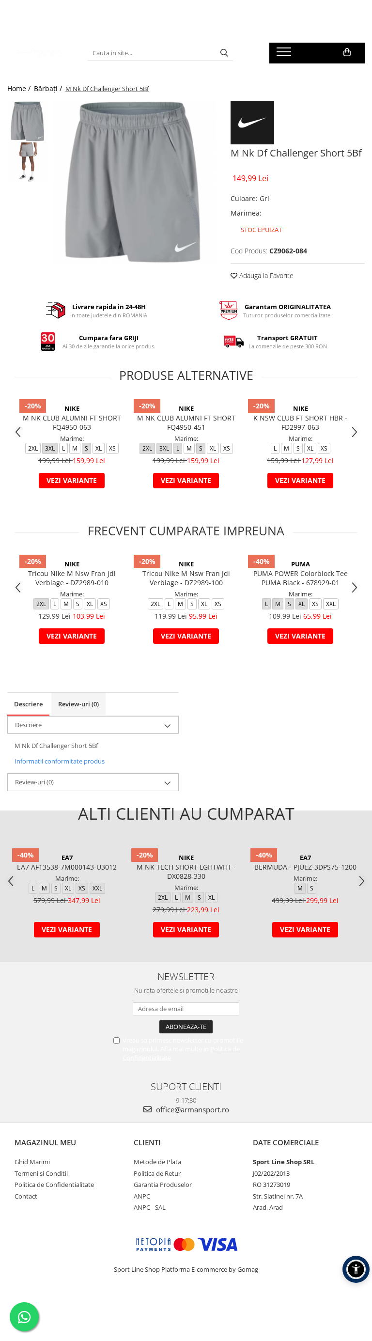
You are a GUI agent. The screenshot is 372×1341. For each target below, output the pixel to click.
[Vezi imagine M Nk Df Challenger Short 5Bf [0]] (28, 121)
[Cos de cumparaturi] (347, 52)
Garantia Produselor (163, 1184)
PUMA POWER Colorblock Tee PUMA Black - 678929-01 (300, 578)
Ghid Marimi (32, 1161)
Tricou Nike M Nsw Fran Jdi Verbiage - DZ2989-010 (72, 578)
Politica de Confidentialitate (54, 1184)
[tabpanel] (134, 182)
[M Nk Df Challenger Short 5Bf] (134, 182)
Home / (19, 88)
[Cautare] (224, 53)
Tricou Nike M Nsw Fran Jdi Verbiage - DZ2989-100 (186, 578)
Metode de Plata (157, 1161)
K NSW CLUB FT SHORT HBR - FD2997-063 (300, 422)
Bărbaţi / (49, 88)
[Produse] (285, 54)
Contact (26, 1196)
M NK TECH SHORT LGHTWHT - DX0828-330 (186, 871)
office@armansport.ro (191, 1109)
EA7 (67, 857)
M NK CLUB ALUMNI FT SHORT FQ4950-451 (186, 422)
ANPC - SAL (150, 1207)
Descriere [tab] (28, 704)
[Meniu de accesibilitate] (356, 1269)
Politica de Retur (157, 1173)
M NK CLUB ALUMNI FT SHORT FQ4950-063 (72, 422)
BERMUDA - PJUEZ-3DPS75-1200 (305, 867)
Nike (71, 408)
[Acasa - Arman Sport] (40, 52)
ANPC (142, 1196)
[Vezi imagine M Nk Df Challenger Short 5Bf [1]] (28, 162)
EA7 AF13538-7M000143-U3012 (67, 867)
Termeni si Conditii (41, 1173)
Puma (300, 564)
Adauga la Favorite (265, 275)
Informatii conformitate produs (60, 761)
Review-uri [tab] (78, 704)
